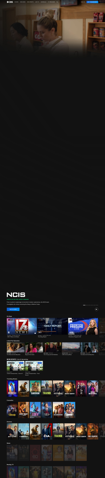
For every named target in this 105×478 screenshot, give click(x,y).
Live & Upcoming (22, 359)
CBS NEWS (22, 1)
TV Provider (51, 1)
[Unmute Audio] (96, 309)
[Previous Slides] (3, 368)
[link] (92, 2)
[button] (22, 328)
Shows (16, 1)
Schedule (43, 1)
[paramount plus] (10, 2)
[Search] (57, 2)
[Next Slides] (101, 368)
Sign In (83, 1)
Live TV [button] (37, 1)
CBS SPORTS (30, 1)
